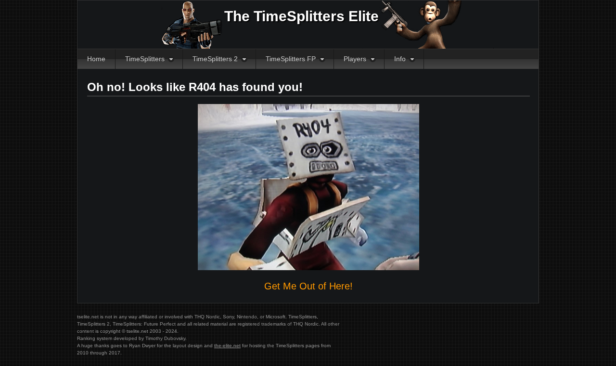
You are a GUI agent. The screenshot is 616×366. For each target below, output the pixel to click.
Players (355, 59)
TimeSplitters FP (291, 59)
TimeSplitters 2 (215, 59)
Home (96, 59)
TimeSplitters (145, 59)
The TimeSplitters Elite (301, 16)
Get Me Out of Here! (308, 286)
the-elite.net (227, 345)
